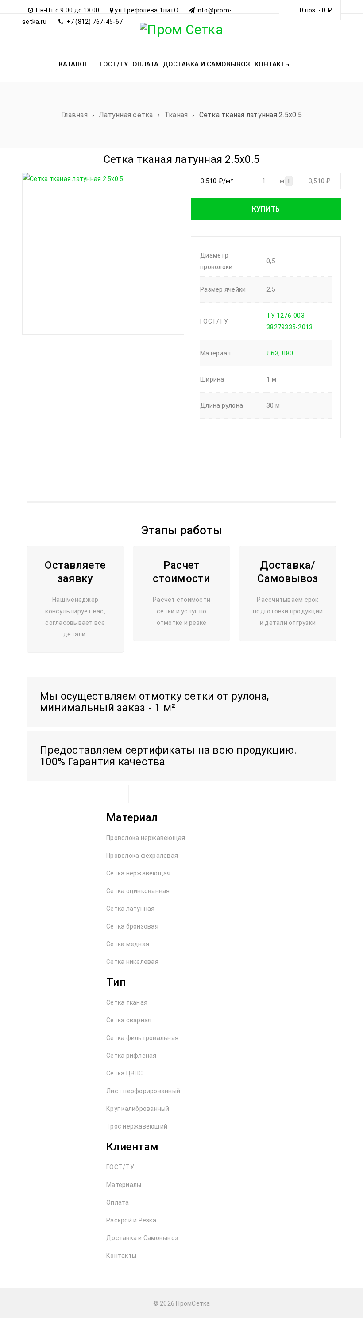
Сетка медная (127, 944)
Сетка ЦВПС (124, 1073)
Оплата (117, 1202)
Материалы (123, 1184)
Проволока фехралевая (142, 855)
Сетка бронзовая (132, 926)
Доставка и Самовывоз (142, 1237)
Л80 (287, 353)
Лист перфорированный (143, 1090)
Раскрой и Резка (131, 1220)
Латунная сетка (126, 115)
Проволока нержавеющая (145, 837)
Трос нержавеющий (136, 1126)
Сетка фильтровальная (142, 1037)
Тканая (176, 115)
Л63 (272, 353)
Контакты (121, 1255)
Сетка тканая (126, 1002)
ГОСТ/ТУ (120, 1167)
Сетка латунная (130, 908)
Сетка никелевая (132, 961)
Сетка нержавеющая (138, 873)
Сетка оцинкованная (138, 890)
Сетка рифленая (131, 1055)
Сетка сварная (128, 1020)
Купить (266, 209)
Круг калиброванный (138, 1108)
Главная (74, 115)
